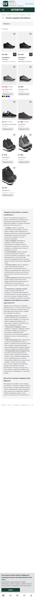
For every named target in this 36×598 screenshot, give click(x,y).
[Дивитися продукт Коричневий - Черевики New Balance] (25, 142)
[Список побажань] (24, 595)
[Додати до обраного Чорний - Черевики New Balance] (30, 34)
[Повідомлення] (31, 10)
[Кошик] (17, 595)
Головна (3, 14)
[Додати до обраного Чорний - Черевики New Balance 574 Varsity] (14, 102)
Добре (10, 590)
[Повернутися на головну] (17, 10)
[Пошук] (3, 10)
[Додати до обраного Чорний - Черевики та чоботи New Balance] (14, 168)
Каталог (16, 14)
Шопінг (10, 14)
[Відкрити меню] (10, 595)
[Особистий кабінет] (31, 595)
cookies (23, 575)
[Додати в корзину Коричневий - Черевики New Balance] (14, 54)
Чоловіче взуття (25, 405)
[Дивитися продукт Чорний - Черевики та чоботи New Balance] (9, 175)
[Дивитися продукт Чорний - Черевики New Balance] (25, 109)
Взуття (29, 14)
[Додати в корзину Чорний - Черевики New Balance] (30, 54)
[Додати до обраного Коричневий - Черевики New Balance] (14, 34)
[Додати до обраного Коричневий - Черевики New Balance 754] (14, 67)
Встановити (29, 3)
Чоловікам (23, 14)
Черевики (6, 23)
